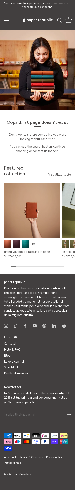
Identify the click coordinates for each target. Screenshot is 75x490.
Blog (7, 356)
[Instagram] (6, 326)
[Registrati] (69, 414)
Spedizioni (11, 367)
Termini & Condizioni (32, 457)
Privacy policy (54, 457)
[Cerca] (59, 21)
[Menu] (6, 20)
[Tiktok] (16, 326)
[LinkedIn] (54, 326)
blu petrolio (25, 244)
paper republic (22, 474)
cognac (7, 244)
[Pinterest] (44, 326)
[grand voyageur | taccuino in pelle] (32, 210)
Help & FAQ (12, 350)
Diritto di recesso (16, 373)
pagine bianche (65, 244)
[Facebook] (25, 326)
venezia (16, 244)
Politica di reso (12, 463)
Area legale (10, 457)
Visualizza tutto (59, 175)
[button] (68, 21)
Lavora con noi (14, 362)
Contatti (10, 344)
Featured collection (14, 171)
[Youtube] (35, 326)
